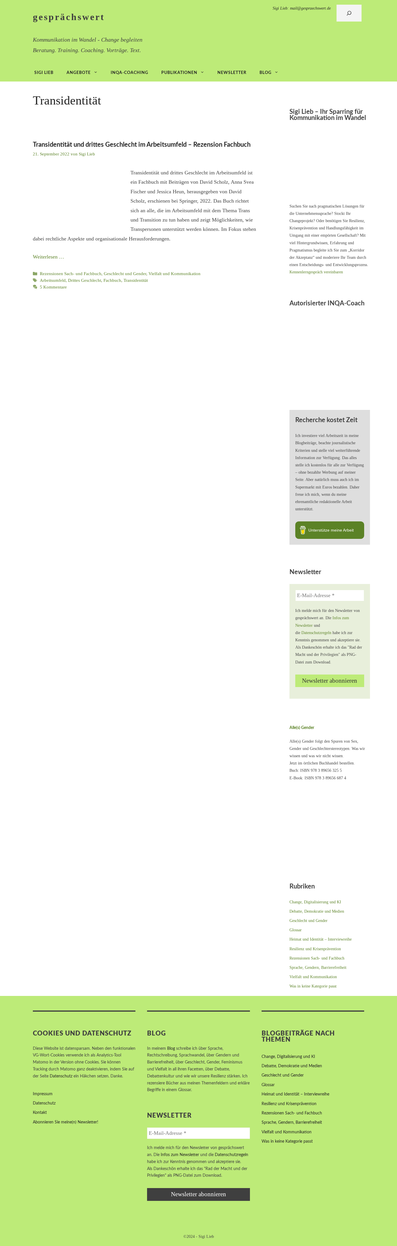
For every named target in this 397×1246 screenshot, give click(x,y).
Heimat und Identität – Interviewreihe (320, 939)
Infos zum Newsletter (180, 1155)
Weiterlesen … (48, 257)
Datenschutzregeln (316, 633)
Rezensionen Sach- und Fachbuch (70, 273)
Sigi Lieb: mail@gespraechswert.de (302, 8)
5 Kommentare (53, 286)
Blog (265, 73)
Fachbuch (112, 280)
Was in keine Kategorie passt (313, 986)
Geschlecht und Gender (125, 273)
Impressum (43, 1094)
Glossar (295, 930)
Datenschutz (61, 1076)
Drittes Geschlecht (84, 280)
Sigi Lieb (43, 73)
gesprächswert (69, 17)
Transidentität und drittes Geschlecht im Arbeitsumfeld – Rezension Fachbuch (142, 144)
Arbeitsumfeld (53, 280)
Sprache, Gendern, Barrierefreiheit (317, 967)
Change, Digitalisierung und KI (315, 902)
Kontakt (40, 1113)
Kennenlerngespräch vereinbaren (316, 272)
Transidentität (136, 280)
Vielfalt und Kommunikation (175, 273)
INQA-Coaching (129, 73)
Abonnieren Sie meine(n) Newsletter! (65, 1122)
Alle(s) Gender (301, 728)
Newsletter (231, 73)
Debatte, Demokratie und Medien (316, 911)
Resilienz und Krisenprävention (315, 949)
